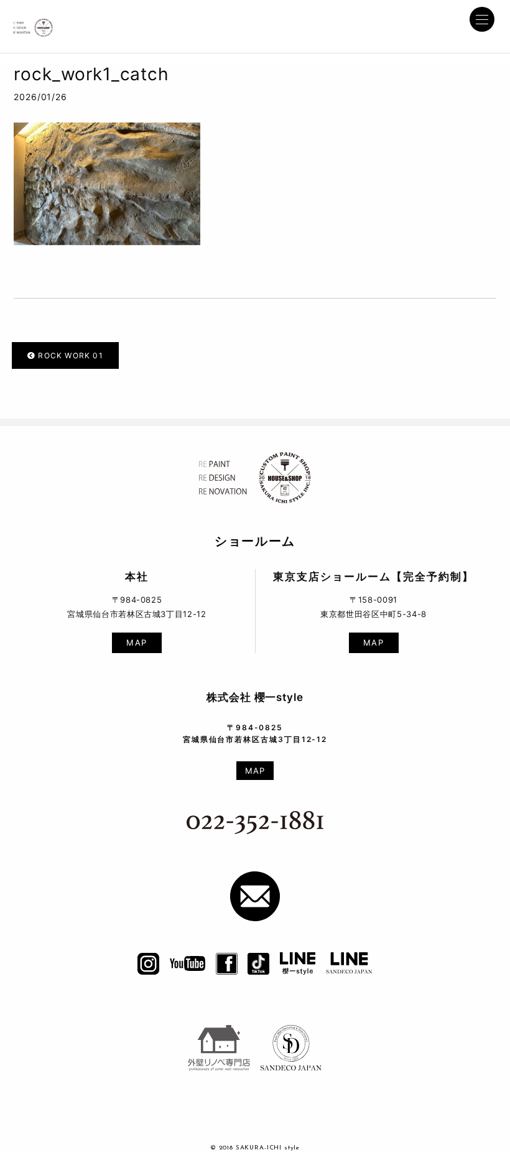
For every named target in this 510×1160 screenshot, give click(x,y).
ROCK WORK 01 (69, 355)
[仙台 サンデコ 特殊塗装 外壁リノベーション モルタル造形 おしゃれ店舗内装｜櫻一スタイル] (33, 24)
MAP (136, 642)
